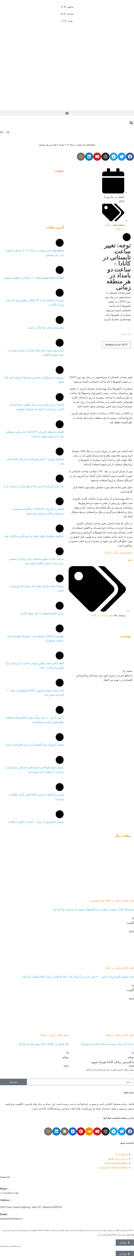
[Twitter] (122, 157)
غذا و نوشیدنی (96, 900)
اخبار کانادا (128, 900)
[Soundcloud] (89, 1131)
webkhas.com (15, 1246)
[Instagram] (105, 157)
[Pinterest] (81, 1131)
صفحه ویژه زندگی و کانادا (118, 552)
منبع (130, 559)
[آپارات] (81, 157)
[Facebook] (130, 157)
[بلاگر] (64, 1131)
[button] (67, 113)
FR (7, 132)
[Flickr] (73, 1131)
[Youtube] (97, 157)
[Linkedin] (89, 157)
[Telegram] (113, 157)
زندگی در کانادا (113, 900)
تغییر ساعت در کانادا (102, 615)
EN (2, 132)
